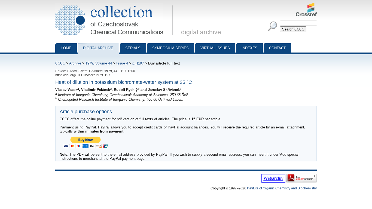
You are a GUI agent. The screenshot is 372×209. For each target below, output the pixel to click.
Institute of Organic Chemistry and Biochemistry (282, 188)
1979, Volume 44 (99, 63)
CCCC (60, 63)
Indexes (249, 48)
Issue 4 (122, 63)
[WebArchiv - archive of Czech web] (273, 181)
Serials (133, 48)
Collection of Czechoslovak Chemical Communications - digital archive (115, 5)
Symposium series (170, 48)
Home (66, 48)
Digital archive (98, 48)
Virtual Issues (215, 48)
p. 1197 (138, 63)
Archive (75, 63)
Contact (277, 48)
